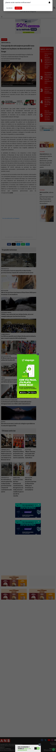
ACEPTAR (18, 8)
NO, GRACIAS (9, 8)
